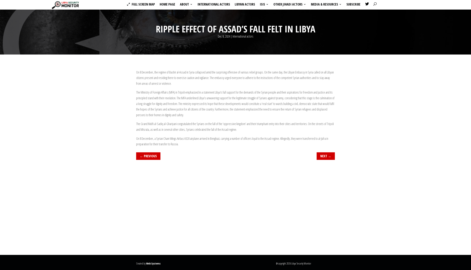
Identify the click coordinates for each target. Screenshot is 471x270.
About (184, 4)
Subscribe (353, 4)
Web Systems (153, 263)
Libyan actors (245, 4)
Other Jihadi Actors (287, 4)
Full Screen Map (143, 4)
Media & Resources (324, 4)
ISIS (262, 4)
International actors (213, 4)
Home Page (167, 4)
